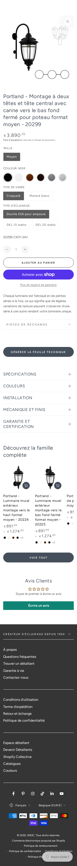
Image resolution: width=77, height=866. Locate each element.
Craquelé (15, 197)
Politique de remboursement (41, 845)
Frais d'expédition (12, 140)
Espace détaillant (16, 743)
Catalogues (12, 764)
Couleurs (10, 770)
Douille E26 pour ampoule (26, 215)
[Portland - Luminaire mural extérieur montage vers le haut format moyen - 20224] (18, 477)
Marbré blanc (39, 197)
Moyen (12, 157)
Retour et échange (17, 714)
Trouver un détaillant (18, 663)
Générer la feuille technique (38, 352)
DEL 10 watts (16, 226)
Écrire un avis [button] (38, 605)
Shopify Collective (17, 757)
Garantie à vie (13, 671)
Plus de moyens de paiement (38, 284)
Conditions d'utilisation (20, 700)
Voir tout (39, 557)
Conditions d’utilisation (59, 851)
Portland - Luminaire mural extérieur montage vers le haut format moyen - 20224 (16, 508)
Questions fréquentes (19, 657)
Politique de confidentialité (24, 720)
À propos (10, 650)
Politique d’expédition (40, 856)
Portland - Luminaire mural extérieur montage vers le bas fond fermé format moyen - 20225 (48, 510)
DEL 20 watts (45, 226)
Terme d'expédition (18, 707)
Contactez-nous (15, 677)
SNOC (30, 835)
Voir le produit (26, 485)
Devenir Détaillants (17, 750)
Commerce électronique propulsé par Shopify (38, 840)
